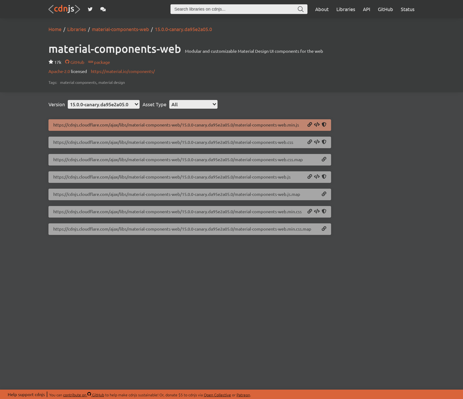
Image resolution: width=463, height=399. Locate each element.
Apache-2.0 (59, 71)
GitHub (385, 9)
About (322, 9)
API (366, 9)
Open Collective (217, 394)
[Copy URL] (309, 124)
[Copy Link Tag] (317, 142)
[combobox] (104, 104)
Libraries (345, 9)
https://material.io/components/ (123, 71)
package (101, 62)
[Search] (301, 9)
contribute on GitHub (83, 394)
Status (408, 9)
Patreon (243, 394)
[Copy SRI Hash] (324, 124)
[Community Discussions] (103, 9)
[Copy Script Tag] (317, 124)
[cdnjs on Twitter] (90, 9)
